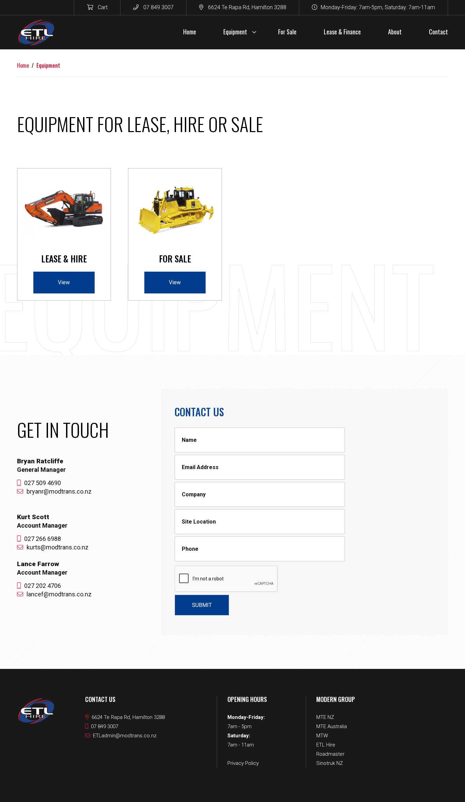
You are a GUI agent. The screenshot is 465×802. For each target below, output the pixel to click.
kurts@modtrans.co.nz (58, 547)
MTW (322, 736)
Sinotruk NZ (329, 763)
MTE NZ (325, 717)
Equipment (48, 65)
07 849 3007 (158, 7)
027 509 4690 (42, 482)
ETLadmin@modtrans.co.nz (125, 736)
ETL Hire (325, 745)
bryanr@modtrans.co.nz (59, 491)
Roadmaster (330, 754)
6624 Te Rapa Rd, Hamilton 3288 (246, 7)
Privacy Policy (243, 763)
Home (23, 65)
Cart (102, 7)
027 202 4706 (42, 585)
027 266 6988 (42, 538)
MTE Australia (331, 726)
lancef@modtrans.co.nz (59, 594)
